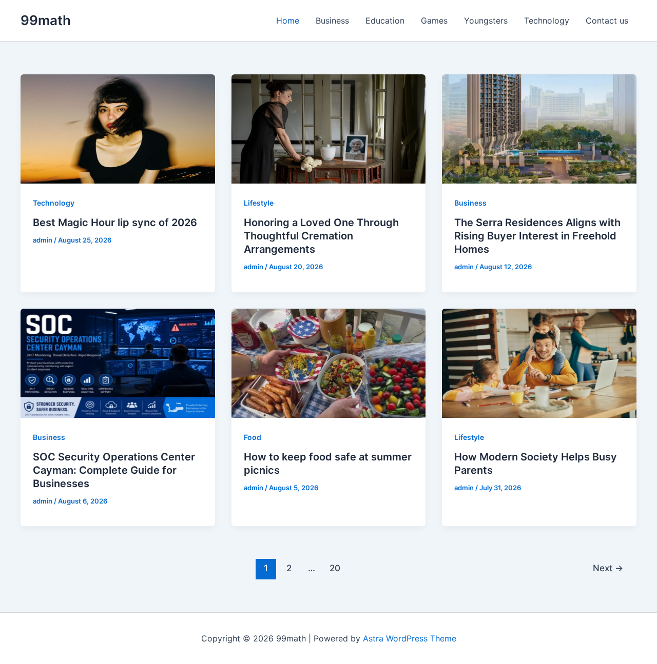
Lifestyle (259, 202)
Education (384, 20)
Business (332, 20)
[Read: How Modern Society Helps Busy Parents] (539, 362)
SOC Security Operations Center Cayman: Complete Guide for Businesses (114, 470)
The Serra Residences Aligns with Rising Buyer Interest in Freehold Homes (537, 235)
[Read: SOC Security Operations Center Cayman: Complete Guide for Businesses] (118, 362)
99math (46, 20)
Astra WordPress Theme (409, 638)
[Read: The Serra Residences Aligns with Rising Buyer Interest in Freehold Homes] (539, 128)
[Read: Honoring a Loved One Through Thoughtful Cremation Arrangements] (328, 128)
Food (252, 437)
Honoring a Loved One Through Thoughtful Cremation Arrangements (321, 235)
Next (608, 567)
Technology (546, 20)
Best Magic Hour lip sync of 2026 (115, 222)
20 (335, 567)
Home (287, 20)
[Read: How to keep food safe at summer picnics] (328, 362)
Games (434, 20)
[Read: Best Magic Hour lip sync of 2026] (118, 128)
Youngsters (486, 20)
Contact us (607, 20)
